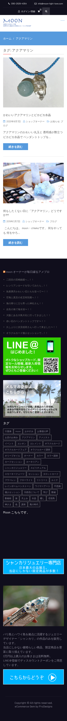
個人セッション (12, 492)
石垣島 (51, 498)
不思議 (57, 486)
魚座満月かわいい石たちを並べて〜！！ (27, 291)
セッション (33, 474)
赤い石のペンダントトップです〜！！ (26, 321)
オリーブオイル (12, 455)
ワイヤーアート (42, 486)
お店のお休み (11, 437)
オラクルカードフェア (16, 449)
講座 (23, 504)
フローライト (26, 480)
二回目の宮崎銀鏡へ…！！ (20, 279)
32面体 (8, 431)
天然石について (31, 492)
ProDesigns (45, 706)
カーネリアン (32, 461)
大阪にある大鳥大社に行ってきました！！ (28, 315)
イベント (9, 443)
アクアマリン (28, 437)
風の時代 (34, 504)
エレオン (21, 443)
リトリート (42, 480)
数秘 (53, 492)
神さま (8, 504)
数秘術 (8, 498)
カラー (40, 455)
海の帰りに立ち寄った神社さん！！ (25, 303)
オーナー (28, 455)
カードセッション (13, 461)
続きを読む (16, 146)
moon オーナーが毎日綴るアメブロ (28, 271)
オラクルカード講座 (40, 449)
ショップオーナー (35, 121)
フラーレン (10, 480)
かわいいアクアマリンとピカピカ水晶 (27, 115)
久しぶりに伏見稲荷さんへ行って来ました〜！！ (32, 327)
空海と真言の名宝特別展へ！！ (22, 297)
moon (18, 431)
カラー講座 (52, 455)
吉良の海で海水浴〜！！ (19, 309)
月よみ (24, 498)
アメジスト (44, 437)
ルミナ (54, 480)
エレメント (35, 443)
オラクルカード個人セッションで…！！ (27, 333)
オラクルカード (52, 443)
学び (45, 492)
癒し (42, 498)
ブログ (53, 221)
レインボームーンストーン (18, 486)
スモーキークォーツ (14, 474)
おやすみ (29, 431)
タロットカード (50, 474)
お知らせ (55, 121)
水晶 (34, 498)
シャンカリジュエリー (16, 467)
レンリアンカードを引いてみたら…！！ (27, 285)
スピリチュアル (38, 467)
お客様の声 (42, 431)
